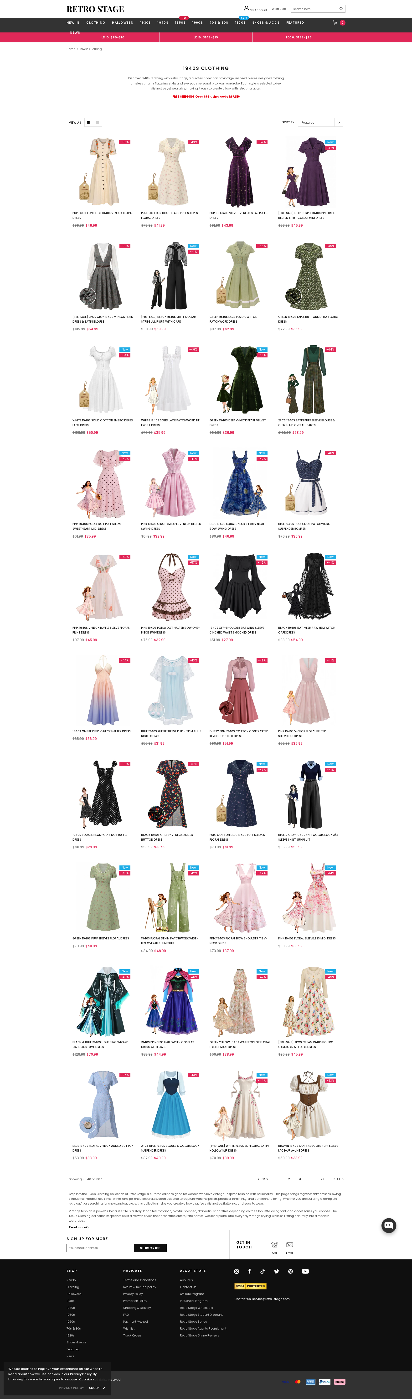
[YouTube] (305, 1271)
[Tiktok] (262, 1271)
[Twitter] (276, 1271)
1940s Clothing (91, 49)
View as (75, 123)
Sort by (288, 122)
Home (71, 49)
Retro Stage (95, 9)
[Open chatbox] (388, 1225)
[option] (113, 37)
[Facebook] (249, 1271)
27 (322, 1179)
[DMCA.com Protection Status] (250, 1286)
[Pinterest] (290, 1271)
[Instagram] (236, 1271)
